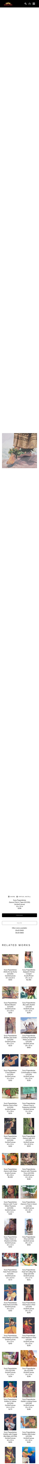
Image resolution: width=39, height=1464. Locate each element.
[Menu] (34, 4)
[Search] (26, 4)
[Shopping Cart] (30, 4)
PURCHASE (19, 915)
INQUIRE (19, 923)
